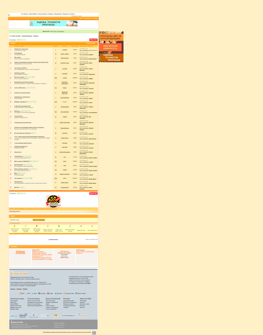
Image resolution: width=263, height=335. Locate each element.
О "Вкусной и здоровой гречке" (22, 106)
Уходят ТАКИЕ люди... (20, 87)
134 (56, 169)
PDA (29, 293)
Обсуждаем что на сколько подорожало (24, 112)
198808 (91, 78)
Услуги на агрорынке (51, 309)
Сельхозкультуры (50, 300)
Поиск (81, 18)
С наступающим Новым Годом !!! (23, 143)
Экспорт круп (17, 152)
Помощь (95, 18)
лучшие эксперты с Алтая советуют (23, 107)
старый (65, 77)
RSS (23, 293)
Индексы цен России (15, 305)
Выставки (82, 305)
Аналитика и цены (17, 298)
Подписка (65, 14)
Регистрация (60, 31)
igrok (64, 165)
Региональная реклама (69, 305)
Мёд (16, 173)
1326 (55, 101)
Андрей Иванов (65, 106)
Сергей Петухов (65, 63)
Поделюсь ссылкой (19, 72)
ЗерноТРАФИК (14, 304)
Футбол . (17, 187)
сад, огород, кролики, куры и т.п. (22, 170)
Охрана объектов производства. (22, 122)
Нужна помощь (18, 98)
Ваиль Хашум (64, 182)
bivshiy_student (65, 53)
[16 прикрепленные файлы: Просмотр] (14, 101)
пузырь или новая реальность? (22, 157)
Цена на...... (18, 111)
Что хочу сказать (19, 77)
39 (55, 187)
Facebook (43, 293)
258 (56, 111)
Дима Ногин (92, 74)
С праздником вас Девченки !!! (23, 133)
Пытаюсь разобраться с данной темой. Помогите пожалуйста (30, 83)
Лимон (64, 87)
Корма (47, 304)
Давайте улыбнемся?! (21, 101)
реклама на (64, 251)
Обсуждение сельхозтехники (35, 302)
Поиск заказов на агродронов (22, 58)
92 (55, 157)
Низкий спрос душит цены (21, 48)
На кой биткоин (18, 156)
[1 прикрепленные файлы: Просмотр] (14, 133)
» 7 (37, 161)
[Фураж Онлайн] (56, 315)
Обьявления (57, 14)
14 (55, 63)
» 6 (34, 87)
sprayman (64, 133)
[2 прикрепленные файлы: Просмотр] (14, 164)
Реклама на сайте (77, 16)
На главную (24, 14)
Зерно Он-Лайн (15, 36)
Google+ (51, 293)
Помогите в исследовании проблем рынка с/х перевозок (29, 127)
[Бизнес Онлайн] (33, 315)
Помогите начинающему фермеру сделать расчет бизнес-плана (31, 62)
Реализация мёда (19, 175)
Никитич (91, 54)
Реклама (25, 289)
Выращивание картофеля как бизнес (24, 82)
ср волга (91, 88)
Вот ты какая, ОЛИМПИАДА (22, 161)
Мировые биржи (14, 309)
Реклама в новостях (68, 304)
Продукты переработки (52, 302)
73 (55, 174)
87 (55, 165)
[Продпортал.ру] (82, 315)
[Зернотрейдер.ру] (68, 315)
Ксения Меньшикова (64, 152)
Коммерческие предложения (34, 305)
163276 (91, 98)
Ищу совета (17, 57)
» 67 (35, 101)
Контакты (72, 14)
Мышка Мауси (92, 179)
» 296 (30, 178)
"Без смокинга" (18, 178)
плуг (65, 157)
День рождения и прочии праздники (23, 166)
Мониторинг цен (18, 181)
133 (56, 161)
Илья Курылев (64, 58)
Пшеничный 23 (65, 187)
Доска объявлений (53, 298)
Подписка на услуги (59, 325)
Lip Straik (64, 49)
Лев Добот (64, 147)
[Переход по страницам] (25, 77)
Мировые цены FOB (15, 307)
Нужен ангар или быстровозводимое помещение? (31, 136)
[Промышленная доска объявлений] (23, 315)
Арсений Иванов (64, 97)
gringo (90, 102)
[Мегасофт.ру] (45, 315)
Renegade (64, 73)
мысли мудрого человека (21, 74)
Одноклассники (70, 293)
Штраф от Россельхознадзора (22, 92)
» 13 (29, 111)
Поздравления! (19, 164)
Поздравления (18, 53)
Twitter (35, 293)
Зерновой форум (27, 36)
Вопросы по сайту (84, 304)
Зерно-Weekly (33, 14)
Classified (14, 246)
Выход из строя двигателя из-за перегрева (25, 129)
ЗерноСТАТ (13, 302)
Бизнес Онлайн (82, 293)
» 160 (32, 77)
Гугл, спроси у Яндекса (20, 67)
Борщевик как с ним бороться (22, 97)
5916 (55, 178)
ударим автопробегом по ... (21, 117)
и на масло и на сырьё (20, 50)
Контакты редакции (59, 323)
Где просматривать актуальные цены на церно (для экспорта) (30, 183)
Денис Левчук (64, 138)
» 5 (30, 156)
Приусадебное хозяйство (21, 169)
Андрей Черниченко (65, 122)
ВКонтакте (59, 293)
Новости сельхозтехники (33, 304)
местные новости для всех (21, 78)
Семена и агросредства (52, 307)
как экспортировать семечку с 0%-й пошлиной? (26, 69)
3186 (55, 77)
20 (55, 133)
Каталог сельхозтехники (33, 300)
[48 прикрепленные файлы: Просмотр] (14, 169)
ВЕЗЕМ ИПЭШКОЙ (19, 148)
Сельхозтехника (42, 14)
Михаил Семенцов (65, 174)
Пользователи (88, 18)
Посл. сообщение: (84, 50)
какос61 (91, 133)
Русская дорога (18, 116)
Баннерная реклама (68, 300)
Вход (55, 31)
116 (56, 87)
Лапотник (64, 143)
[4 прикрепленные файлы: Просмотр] (14, 111)
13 (55, 53)
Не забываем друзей (19, 54)
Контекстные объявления (70, 302)
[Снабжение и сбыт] (14, 315)
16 (55, 116)
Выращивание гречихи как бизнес (23, 63)
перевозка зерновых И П (20, 146)
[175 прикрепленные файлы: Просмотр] (14, 77)
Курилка (35, 36)
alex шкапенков (65, 111)
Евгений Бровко (65, 128)
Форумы (50, 14)
